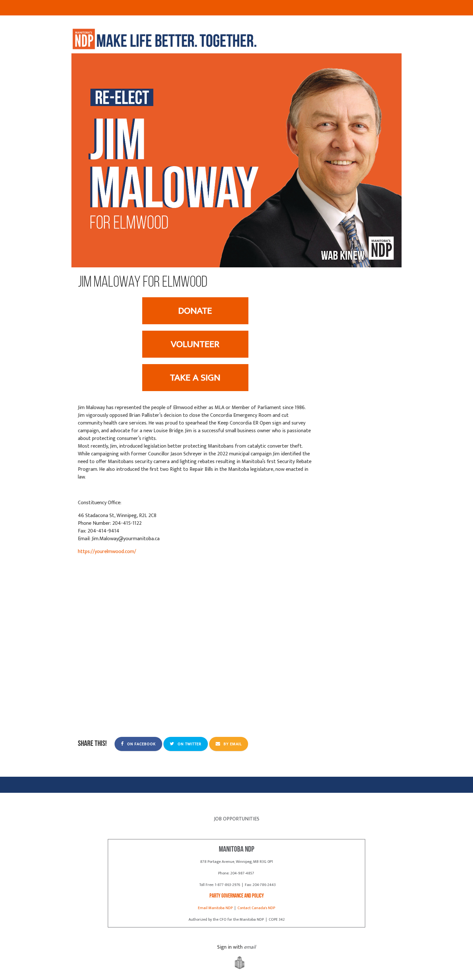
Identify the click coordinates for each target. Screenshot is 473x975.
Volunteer (195, 344)
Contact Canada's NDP (256, 908)
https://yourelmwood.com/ (107, 551)
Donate (195, 311)
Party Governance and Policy (236, 896)
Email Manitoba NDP (215, 908)
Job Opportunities (236, 819)
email (250, 947)
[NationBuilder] (236, 963)
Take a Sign (195, 378)
